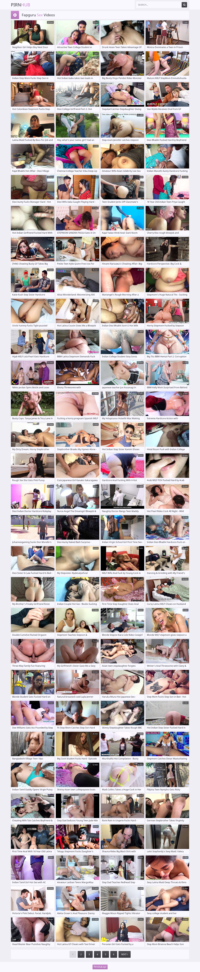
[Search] (184, 4)
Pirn (20, 5)
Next (124, 954)
